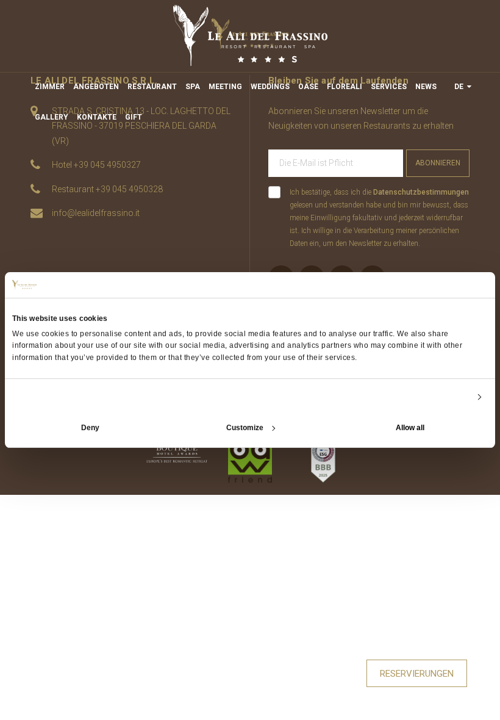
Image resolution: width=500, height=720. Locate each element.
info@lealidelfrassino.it (96, 213)
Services (389, 86)
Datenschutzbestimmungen (421, 192)
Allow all (410, 427)
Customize (244, 427)
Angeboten (96, 86)
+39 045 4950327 (107, 165)
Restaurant (152, 86)
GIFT (133, 117)
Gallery (51, 117)
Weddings (270, 86)
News (426, 86)
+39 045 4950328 (129, 189)
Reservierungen (417, 673)
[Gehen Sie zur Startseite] (250, 35)
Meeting (225, 86)
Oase (308, 86)
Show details (446, 397)
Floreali (344, 86)
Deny (90, 427)
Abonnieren (437, 163)
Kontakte (96, 117)
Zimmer (50, 86)
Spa (192, 86)
